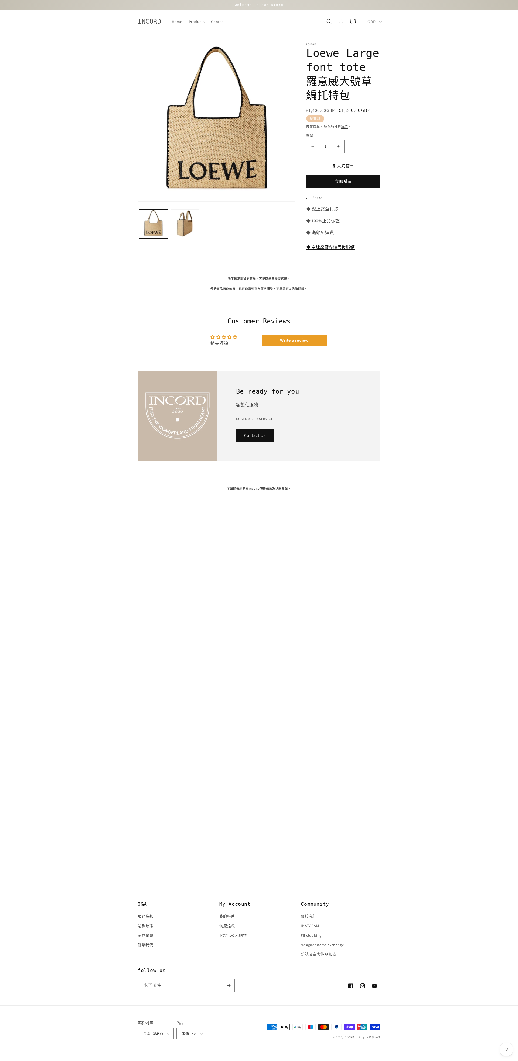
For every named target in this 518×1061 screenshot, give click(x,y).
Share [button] (317, 197)
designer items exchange (322, 944)
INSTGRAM (310, 925)
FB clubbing (311, 935)
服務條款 (145, 916)
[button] (329, 22)
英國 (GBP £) (153, 1033)
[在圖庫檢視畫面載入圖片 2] (185, 223)
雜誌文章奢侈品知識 (318, 954)
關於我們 (308, 916)
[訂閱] (228, 985)
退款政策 (145, 925)
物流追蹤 (227, 925)
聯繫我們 (145, 944)
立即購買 (343, 181)
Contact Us (254, 435)
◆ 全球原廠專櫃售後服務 (330, 247)
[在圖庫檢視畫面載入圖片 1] (153, 223)
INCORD (349, 1037)
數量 (309, 135)
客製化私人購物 (233, 935)
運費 (344, 126)
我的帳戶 (227, 916)
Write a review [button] (294, 340)
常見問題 (145, 935)
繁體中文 (189, 1033)
